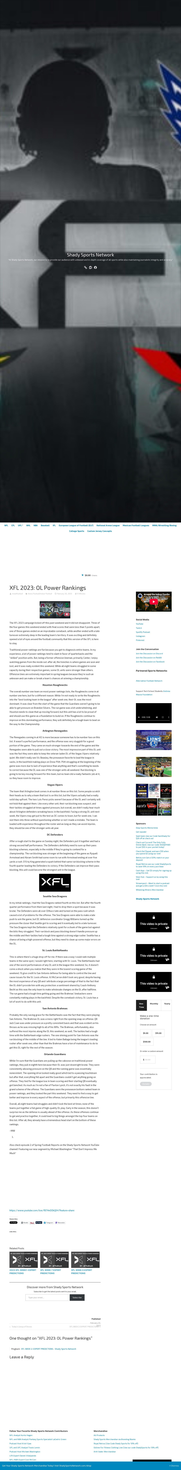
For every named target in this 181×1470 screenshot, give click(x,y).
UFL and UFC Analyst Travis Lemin (24, 1447)
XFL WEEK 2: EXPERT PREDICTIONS (84, 1327)
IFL (54, 525)
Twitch (139, 628)
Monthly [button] (154, 1003)
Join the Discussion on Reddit (149, 657)
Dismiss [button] (175, 1465)
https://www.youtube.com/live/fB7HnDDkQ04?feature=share (41, 1210)
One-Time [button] (141, 1005)
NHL (28, 525)
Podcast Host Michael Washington (24, 1451)
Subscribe (77, 1297)
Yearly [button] (167, 1003)
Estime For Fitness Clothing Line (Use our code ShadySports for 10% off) (126, 1447)
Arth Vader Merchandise (105, 1451)
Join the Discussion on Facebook (150, 661)
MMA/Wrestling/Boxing (164, 525)
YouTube (139, 624)
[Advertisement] (90, 552)
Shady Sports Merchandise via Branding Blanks (115, 1439)
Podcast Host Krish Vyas (20, 1443)
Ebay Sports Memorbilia (147, 828)
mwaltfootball (17, 594)
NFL (6, 525)
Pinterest (140, 640)
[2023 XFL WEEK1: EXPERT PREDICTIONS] (23, 1260)
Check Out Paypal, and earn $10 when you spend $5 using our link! (152, 852)
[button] (142, 791)
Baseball (45, 525)
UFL (20, 525)
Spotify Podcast (143, 632)
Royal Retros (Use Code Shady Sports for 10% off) (116, 1443)
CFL (13, 525)
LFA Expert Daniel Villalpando (22, 1455)
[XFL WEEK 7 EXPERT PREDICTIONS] (54, 1260)
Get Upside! (141, 832)
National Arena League (108, 525)
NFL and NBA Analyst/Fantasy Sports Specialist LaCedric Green (37, 1439)
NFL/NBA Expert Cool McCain (22, 1459)
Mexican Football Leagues (136, 525)
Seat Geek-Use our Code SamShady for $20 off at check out (153, 837)
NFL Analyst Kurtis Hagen (20, 1435)
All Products (99, 1435)
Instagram (140, 636)
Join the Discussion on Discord (149, 653)
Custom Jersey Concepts (99, 531)
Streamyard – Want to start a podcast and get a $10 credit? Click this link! (152, 884)
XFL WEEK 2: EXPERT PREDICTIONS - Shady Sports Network (48, 1349)
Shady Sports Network (90, 254)
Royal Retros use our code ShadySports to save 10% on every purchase (153, 865)
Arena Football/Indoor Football (40, 594)
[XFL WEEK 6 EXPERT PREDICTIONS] (85, 1260)
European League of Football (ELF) (76, 525)
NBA (36, 525)
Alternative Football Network (149, 681)
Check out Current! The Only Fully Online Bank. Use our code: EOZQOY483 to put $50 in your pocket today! (153, 844)
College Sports (76, 531)
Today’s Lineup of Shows (21, 1327)
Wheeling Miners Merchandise (150, 890)
